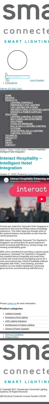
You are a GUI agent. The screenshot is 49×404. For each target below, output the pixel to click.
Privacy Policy (11, 337)
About (9, 143)
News (8, 140)
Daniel (30, 174)
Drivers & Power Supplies (26, 112)
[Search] (7, 80)
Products (11, 100)
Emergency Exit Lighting (25, 105)
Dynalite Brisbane (21, 124)
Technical (11, 135)
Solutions (11, 114)
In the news (20, 149)
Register (40, 80)
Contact (10, 145)
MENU (3, 91)
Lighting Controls (21, 103)
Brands (10, 98)
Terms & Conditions (14, 334)
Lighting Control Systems (26, 117)
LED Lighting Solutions (24, 107)
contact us (11, 303)
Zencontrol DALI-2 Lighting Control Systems (26, 132)
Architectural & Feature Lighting (19, 325)
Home (8, 95)
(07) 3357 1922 (15, 89)
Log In (33, 80)
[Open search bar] (6, 74)
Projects (11, 138)
